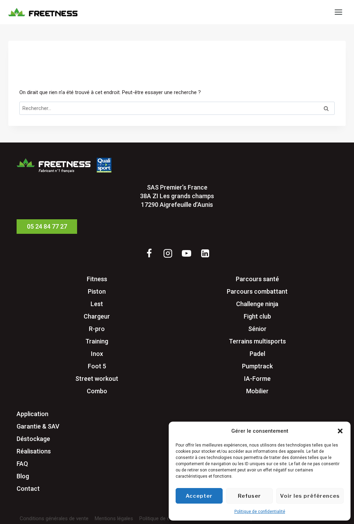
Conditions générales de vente (54, 518)
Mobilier (257, 391)
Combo (97, 391)
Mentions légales (114, 518)
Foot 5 (97, 366)
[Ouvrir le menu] (338, 12)
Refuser (249, 496)
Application (32, 413)
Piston (97, 291)
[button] (340, 431)
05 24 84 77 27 (47, 226)
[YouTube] (186, 253)
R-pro (97, 328)
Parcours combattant (257, 291)
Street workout (96, 378)
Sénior (257, 328)
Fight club (257, 316)
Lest (97, 303)
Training (96, 341)
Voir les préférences (310, 496)
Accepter (199, 496)
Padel (257, 353)
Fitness (97, 279)
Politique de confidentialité (259, 511)
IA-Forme (257, 378)
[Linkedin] (205, 253)
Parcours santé (257, 279)
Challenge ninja (257, 303)
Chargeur (97, 316)
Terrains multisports (257, 341)
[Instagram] (167, 253)
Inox (97, 353)
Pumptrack (257, 366)
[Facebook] (149, 253)
